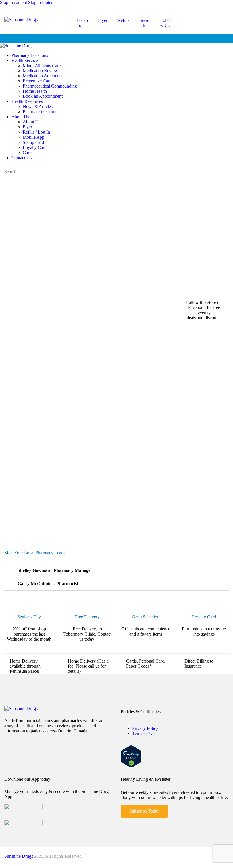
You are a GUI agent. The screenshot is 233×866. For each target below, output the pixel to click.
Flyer (102, 20)
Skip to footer (40, 2)
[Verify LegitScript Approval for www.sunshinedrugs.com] (131, 766)
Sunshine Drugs (18, 856)
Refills (123, 20)
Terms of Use (144, 733)
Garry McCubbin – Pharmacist (47, 583)
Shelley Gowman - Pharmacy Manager (54, 570)
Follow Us (165, 23)
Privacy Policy (145, 728)
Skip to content (13, 2)
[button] (116, 570)
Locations (82, 23)
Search (144, 23)
